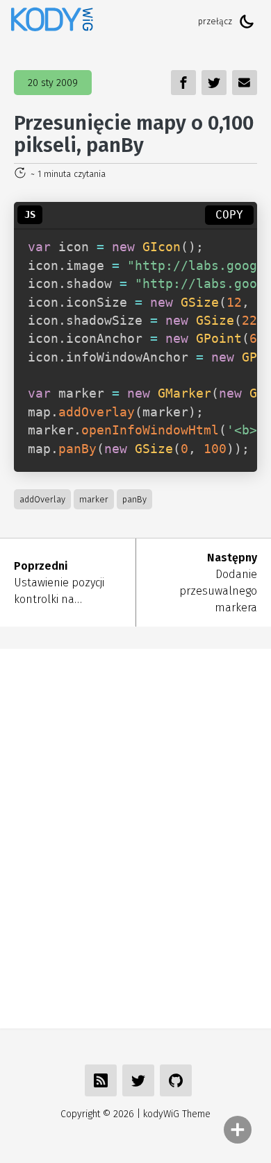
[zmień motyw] (247, 21)
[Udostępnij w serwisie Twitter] (138, 1080)
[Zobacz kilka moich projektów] (176, 1080)
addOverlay (42, 499)
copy (229, 214)
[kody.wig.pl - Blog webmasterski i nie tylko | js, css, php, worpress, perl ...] (52, 21)
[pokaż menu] (237, 1129)
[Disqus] (135, 836)
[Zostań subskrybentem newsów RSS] (101, 1080)
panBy (134, 499)
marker (93, 499)
